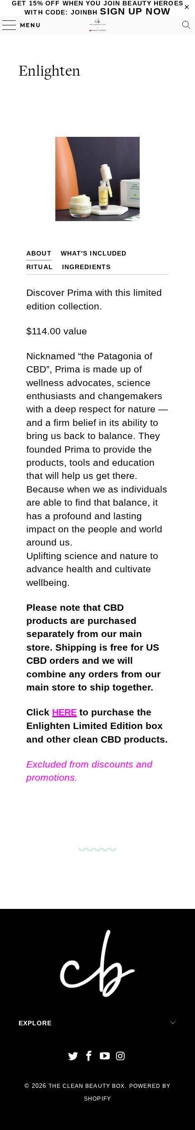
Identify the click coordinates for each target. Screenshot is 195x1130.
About (39, 253)
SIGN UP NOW (135, 11)
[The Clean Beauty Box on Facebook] (89, 1056)
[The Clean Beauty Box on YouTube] (105, 1056)
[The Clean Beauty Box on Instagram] (120, 1056)
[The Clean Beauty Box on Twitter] (73, 1056)
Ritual (39, 267)
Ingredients (86, 267)
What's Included (94, 253)
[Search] (186, 25)
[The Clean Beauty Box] (97, 25)
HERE (64, 712)
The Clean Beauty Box (87, 1086)
